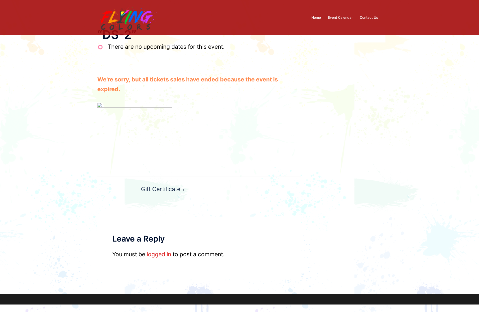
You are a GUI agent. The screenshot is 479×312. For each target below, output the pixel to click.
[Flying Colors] (127, 16)
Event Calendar (340, 17)
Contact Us (369, 17)
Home (316, 17)
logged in (159, 254)
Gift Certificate (160, 189)
